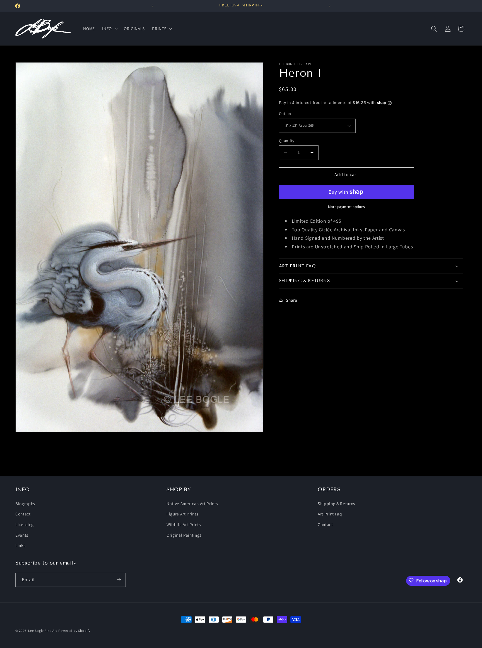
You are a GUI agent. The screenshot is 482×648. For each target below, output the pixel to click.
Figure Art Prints (182, 514)
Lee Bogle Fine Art (42, 630)
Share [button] (291, 300)
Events (21, 534)
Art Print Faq (330, 514)
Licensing (24, 524)
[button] (109, 28)
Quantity (287, 140)
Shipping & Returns (336, 503)
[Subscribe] (119, 579)
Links (20, 545)
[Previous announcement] (152, 6)
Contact (23, 514)
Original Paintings (184, 534)
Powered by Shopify (74, 630)
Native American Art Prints (192, 503)
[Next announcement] (330, 6)
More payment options (346, 206)
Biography (25, 503)
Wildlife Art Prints (184, 524)
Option (285, 113)
